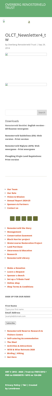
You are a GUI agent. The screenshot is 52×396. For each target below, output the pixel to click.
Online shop (13, 283)
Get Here (12, 357)
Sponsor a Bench (15, 275)
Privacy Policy (12, 385)
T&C (25, 385)
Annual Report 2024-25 (18, 200)
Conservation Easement (19, 235)
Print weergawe (26, 149)
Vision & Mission (16, 196)
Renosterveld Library (18, 258)
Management (14, 231)
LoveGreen (14, 388)
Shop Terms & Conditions (20, 286)
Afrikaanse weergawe (16, 128)
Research (12, 254)
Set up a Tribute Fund (18, 279)
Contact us (12, 208)
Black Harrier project (18, 239)
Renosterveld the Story (19, 228)
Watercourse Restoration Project (24, 243)
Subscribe (10, 323)
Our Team (12, 189)
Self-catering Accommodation (22, 338)
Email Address (12, 312)
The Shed (12, 342)
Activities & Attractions (19, 345)
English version (36, 125)
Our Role (11, 193)
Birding (11, 353)
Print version (22, 139)
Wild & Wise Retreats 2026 (21, 349)
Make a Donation (16, 268)
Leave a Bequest (15, 271)
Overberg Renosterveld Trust (22, 44)
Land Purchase (15, 246)
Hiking (20, 353)
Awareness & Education (19, 250)
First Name (11, 305)
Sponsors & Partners (17, 204)
